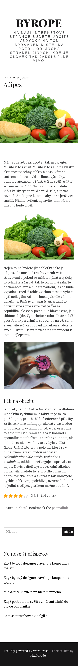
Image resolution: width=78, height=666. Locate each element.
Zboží (25, 78)
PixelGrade (38, 655)
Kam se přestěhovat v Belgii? (25, 616)
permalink (60, 508)
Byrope (39, 23)
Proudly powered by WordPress (26, 651)
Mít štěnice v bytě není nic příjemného (32, 592)
